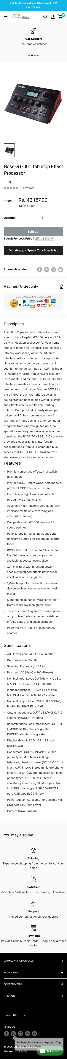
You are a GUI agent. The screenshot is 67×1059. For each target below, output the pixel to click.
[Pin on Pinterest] (46, 269)
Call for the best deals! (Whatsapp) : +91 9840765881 (33, 5)
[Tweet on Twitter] (53, 269)
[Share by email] (60, 269)
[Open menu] (5, 16)
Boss (7, 182)
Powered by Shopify (15, 1051)
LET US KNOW (44, 238)
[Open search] (45, 17)
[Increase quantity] (42, 218)
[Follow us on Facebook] (6, 1033)
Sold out (33, 231)
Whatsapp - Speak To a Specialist (33, 250)
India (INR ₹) (13, 1015)
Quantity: (10, 217)
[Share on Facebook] (39, 269)
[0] (60, 16)
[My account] (53, 17)
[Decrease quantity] (23, 218)
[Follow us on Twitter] (13, 1033)
